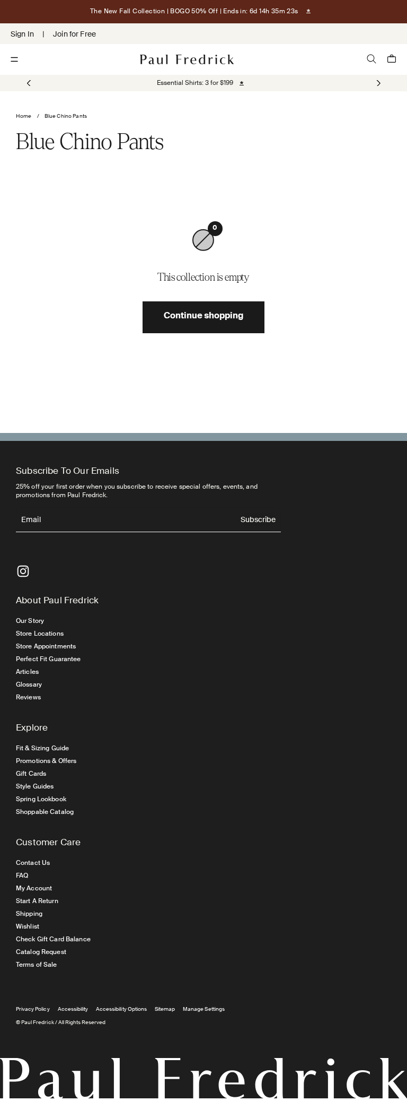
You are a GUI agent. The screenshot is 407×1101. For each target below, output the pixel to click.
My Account (34, 888)
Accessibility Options (121, 1008)
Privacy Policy (33, 1008)
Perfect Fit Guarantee (48, 659)
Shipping (29, 913)
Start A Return (37, 901)
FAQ (22, 875)
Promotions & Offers (46, 761)
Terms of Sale (36, 964)
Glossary (29, 684)
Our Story (30, 621)
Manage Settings (204, 1008)
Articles (27, 671)
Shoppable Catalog (45, 812)
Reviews (28, 697)
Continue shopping (203, 317)
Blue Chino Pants (66, 115)
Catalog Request (41, 952)
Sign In (22, 34)
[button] (377, 82)
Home (24, 115)
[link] (195, 82)
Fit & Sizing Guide (42, 748)
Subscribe (258, 520)
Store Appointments (46, 646)
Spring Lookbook (41, 799)
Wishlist (27, 926)
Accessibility (73, 1008)
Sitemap (165, 1008)
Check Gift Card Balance (53, 939)
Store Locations (40, 633)
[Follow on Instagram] (23, 571)
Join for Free (74, 34)
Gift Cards (31, 773)
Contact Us (33, 863)
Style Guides (35, 786)
